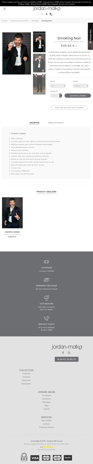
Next (39, 32)
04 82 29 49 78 (67, 359)
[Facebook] (64, 353)
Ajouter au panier (78, 96)
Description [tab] (34, 123)
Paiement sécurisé (46, 427)
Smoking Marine (12, 232)
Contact (46, 409)
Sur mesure (46, 399)
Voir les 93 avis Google (46, 449)
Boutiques (47, 402)
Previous (39, 93)
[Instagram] (69, 353)
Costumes (26, 373)
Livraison (46, 424)
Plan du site (45, 444)
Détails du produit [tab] (56, 123)
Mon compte (46, 420)
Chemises (26, 377)
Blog (46, 405)
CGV (38, 444)
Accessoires (26, 384)
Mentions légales (30, 444)
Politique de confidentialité (59, 444)
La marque (46, 395)
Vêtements (26, 380)
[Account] (46, 14)
